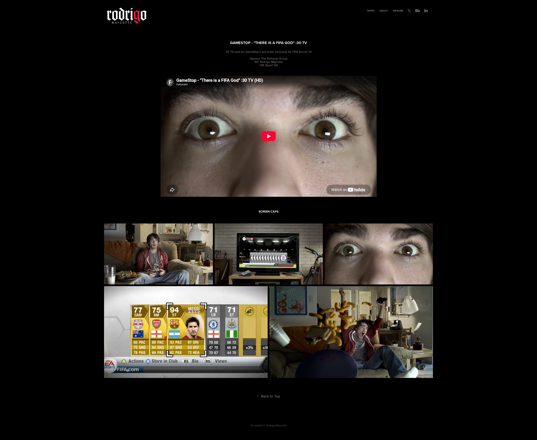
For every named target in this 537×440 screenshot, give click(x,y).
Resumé (398, 10)
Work (370, 10)
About (383, 10)
